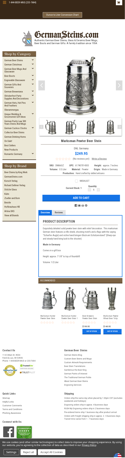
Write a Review (99, 158)
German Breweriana (13, 91)
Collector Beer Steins (14, 132)
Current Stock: (74, 188)
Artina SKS (9, 211)
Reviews (59, 212)
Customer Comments (12, 405)
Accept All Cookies (51, 452)
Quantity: (92, 186)
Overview (45, 212)
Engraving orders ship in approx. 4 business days (86, 405)
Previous (41, 85)
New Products (11, 149)
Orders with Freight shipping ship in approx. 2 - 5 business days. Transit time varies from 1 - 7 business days (92, 417)
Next (119, 85)
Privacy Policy (89, 445)
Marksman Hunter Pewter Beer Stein (47, 317)
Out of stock (91, 331)
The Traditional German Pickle (77, 377)
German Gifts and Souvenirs (12, 86)
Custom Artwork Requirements (78, 362)
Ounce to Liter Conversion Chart (62, 15)
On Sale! (8, 141)
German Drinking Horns (15, 136)
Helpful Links (8, 402)
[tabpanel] (48, 309)
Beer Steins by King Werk (15, 172)
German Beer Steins (13, 60)
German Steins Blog (73, 355)
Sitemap (6, 398)
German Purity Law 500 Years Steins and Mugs (15, 122)
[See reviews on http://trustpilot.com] (24, 432)
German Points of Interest (75, 374)
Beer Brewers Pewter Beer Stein (89, 317)
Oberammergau (11, 109)
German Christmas (13, 64)
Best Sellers (10, 145)
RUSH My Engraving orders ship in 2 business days (87, 408)
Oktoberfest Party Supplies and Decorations (16, 97)
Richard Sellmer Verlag (14, 185)
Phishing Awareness (11, 413)
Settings (11, 452)
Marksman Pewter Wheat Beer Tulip (110, 317)
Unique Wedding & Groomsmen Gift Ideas (15, 115)
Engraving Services (72, 385)
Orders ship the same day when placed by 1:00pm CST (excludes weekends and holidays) (93, 399)
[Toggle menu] (4, 4)
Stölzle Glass (10, 189)
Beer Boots (9, 76)
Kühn (6, 193)
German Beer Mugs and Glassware (15, 70)
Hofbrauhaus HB (12, 206)
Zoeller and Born (12, 198)
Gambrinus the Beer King (75, 370)
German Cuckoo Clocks (15, 128)
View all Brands (11, 215)
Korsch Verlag (10, 180)
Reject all (28, 452)
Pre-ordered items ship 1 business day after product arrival (90, 412)
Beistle (7, 202)
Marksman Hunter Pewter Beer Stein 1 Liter (69, 317)
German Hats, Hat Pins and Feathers (15, 104)
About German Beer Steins (76, 381)
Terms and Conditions (12, 409)
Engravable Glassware (14, 80)
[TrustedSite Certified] (26, 367)
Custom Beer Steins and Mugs (78, 359)
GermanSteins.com (13, 176)
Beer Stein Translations (74, 366)
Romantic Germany (13, 154)
